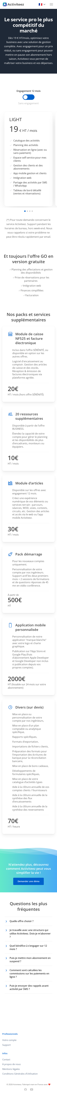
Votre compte (9, 1040)
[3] (29, 211)
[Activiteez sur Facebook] (25, 1089)
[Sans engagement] (28, 97)
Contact (6, 1059)
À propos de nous (11, 1064)
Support (6, 1044)
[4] (32, 211)
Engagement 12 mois (29, 91)
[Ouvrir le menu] (51, 4)
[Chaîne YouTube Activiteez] (31, 1089)
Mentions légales (11, 1068)
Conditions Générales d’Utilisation (20, 1073)
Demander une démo (29, 881)
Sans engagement (28, 103)
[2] (27, 211)
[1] (25, 211)
